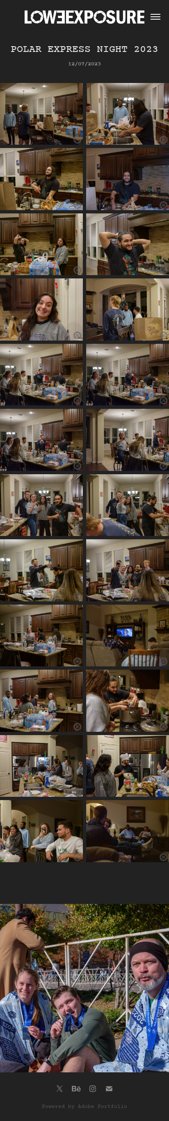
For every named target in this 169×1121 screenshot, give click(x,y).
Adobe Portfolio (102, 1106)
